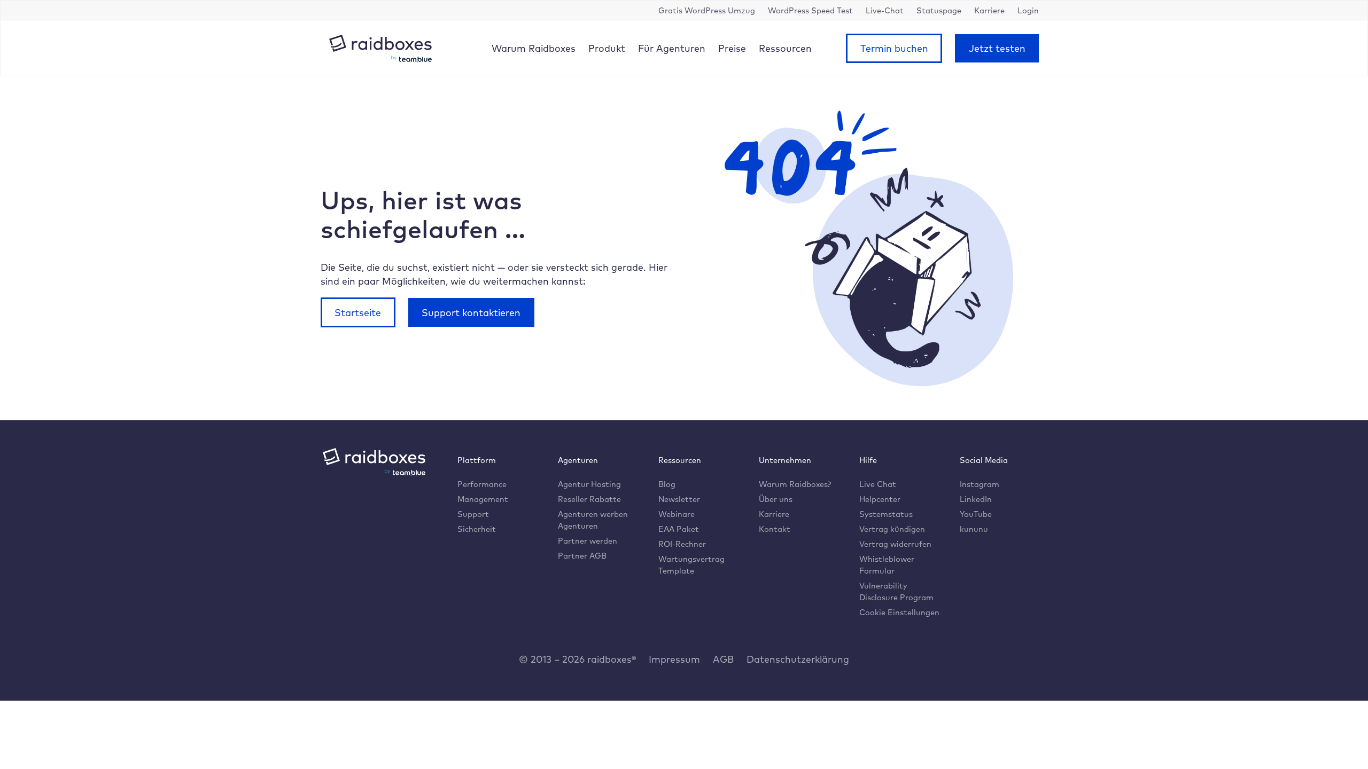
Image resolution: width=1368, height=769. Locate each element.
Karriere (774, 514)
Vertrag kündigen (892, 529)
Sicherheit (476, 529)
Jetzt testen (997, 48)
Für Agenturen (671, 48)
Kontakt (774, 529)
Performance (482, 484)
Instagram (979, 484)
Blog (666, 484)
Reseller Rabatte (589, 499)
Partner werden (587, 541)
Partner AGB (582, 556)
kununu (974, 529)
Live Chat (877, 484)
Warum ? (795, 484)
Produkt (606, 48)
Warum (534, 48)
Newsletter (679, 499)
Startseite (358, 312)
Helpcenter (879, 499)
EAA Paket (678, 529)
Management (482, 499)
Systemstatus (886, 514)
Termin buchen (894, 48)
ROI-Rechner (682, 544)
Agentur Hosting (589, 484)
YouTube (976, 514)
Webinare (676, 514)
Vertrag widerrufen (895, 544)
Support (473, 514)
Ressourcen (785, 48)
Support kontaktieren (471, 312)
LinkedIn (976, 499)
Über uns (775, 499)
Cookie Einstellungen (899, 612)
